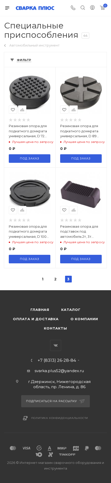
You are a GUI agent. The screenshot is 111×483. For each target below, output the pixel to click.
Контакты (55, 328)
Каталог (71, 310)
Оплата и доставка (36, 319)
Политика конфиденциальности (59, 418)
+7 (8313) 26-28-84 (57, 360)
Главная (39, 310)
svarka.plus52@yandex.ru (59, 370)
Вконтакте (55, 345)
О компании (84, 319)
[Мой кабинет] (92, 8)
